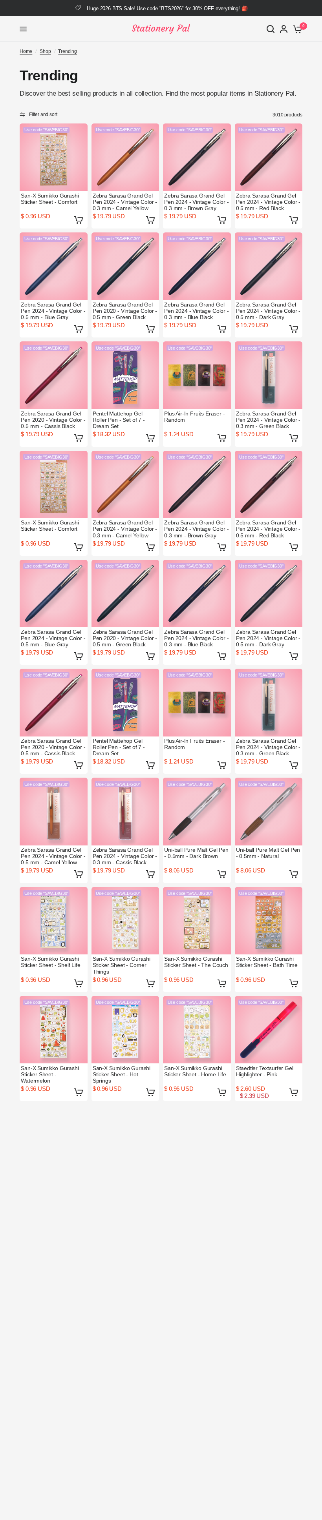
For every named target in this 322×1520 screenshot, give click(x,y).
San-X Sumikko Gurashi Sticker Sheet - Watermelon (50, 1074)
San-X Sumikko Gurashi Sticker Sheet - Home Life (195, 1071)
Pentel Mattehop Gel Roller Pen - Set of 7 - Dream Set (119, 419)
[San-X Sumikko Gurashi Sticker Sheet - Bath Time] (269, 921)
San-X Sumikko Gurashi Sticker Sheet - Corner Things (121, 965)
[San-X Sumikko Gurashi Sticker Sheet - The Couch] (197, 921)
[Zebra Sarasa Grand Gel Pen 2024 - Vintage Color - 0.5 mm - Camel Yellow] (54, 811)
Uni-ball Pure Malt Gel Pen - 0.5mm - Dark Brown (196, 853)
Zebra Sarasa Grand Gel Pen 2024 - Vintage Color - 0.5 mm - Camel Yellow (53, 856)
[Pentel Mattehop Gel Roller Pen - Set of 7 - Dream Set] (125, 375)
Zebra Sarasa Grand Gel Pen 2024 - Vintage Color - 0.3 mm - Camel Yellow (125, 201)
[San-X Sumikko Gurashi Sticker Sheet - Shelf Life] (54, 921)
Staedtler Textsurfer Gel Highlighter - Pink (264, 1071)
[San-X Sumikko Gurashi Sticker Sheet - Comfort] (54, 157)
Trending (67, 51)
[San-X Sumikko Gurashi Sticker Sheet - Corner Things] (125, 921)
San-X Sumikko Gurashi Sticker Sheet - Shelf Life (50, 962)
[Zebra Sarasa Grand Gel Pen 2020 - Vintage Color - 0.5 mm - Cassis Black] (54, 375)
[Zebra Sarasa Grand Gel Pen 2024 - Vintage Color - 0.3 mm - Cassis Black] (125, 811)
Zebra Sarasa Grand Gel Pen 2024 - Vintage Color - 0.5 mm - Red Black (268, 201)
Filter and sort (43, 114)
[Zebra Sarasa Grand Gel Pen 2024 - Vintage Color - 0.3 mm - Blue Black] (197, 266)
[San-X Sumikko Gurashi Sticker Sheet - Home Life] (197, 1030)
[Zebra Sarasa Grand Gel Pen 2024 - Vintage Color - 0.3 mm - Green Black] (269, 375)
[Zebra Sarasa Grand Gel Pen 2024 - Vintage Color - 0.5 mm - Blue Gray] (54, 266)
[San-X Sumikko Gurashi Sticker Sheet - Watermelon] (54, 1030)
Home (26, 51)
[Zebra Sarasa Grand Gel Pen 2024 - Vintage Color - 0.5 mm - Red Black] (269, 157)
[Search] (270, 29)
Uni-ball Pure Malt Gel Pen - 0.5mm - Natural (268, 853)
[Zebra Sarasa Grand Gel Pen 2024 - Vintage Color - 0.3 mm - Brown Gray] (197, 157)
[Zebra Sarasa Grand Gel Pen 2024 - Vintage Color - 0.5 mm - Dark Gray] (269, 266)
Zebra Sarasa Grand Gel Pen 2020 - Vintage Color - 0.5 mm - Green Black (125, 310)
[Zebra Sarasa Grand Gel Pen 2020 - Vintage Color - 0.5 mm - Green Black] (125, 266)
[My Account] (283, 29)
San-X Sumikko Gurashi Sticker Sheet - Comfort (50, 198)
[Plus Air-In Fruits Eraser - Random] (197, 375)
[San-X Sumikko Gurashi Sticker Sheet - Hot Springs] (125, 1030)
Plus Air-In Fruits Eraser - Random (194, 416)
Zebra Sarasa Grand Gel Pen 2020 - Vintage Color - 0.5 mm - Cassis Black (53, 419)
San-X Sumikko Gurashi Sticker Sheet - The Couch (196, 962)
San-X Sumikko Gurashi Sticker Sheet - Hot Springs (121, 1074)
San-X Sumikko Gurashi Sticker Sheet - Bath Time (267, 962)
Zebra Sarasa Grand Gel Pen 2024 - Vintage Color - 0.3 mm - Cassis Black (125, 856)
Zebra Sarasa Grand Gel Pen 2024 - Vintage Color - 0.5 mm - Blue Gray (53, 310)
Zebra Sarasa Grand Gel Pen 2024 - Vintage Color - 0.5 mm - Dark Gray (268, 310)
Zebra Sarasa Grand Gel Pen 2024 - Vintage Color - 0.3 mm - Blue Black (196, 310)
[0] (296, 29)
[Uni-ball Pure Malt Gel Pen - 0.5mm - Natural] (269, 811)
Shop (45, 51)
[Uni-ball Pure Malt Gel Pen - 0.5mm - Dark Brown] (197, 811)
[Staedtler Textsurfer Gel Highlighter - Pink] (269, 1030)
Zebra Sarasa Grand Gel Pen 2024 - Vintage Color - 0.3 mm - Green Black (268, 419)
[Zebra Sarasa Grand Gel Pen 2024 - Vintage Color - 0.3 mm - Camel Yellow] (125, 157)
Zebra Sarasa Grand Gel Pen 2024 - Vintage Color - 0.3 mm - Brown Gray (196, 201)
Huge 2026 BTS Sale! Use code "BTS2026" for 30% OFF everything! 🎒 (167, 8)
